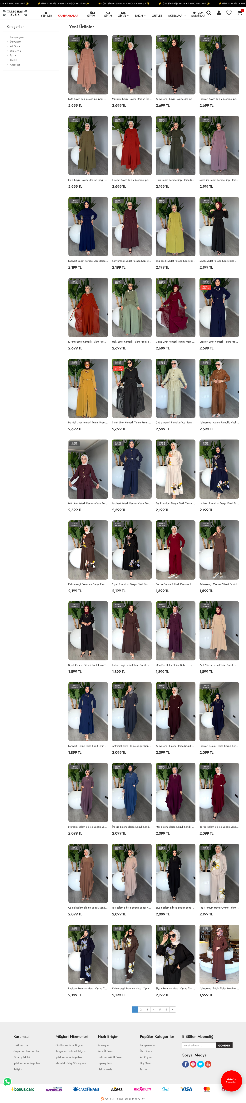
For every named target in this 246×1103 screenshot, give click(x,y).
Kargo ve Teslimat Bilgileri (71, 1051)
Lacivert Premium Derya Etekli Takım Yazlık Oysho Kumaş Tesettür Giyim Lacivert (219, 503)
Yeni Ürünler (105, 1051)
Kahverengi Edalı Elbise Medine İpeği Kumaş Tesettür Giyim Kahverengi (219, 988)
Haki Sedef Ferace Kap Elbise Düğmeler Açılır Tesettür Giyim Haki (176, 180)
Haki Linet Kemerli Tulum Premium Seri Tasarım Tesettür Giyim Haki (132, 342)
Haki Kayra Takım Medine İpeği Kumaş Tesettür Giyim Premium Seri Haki (88, 180)
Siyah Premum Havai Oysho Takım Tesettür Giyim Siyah (176, 988)
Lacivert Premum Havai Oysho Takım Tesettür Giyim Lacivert (88, 988)
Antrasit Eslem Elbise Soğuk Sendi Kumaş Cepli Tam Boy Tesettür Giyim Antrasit (132, 746)
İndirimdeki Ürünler (110, 1057)
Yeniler (46, 16)
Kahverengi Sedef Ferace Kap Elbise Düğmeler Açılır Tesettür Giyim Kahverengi (132, 261)
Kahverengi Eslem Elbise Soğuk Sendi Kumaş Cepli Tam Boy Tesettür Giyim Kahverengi (176, 746)
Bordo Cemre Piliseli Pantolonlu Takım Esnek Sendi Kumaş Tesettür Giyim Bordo (176, 584)
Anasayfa (103, 1045)
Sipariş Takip (105, 1063)
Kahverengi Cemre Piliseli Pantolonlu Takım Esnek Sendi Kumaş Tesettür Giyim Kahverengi (219, 584)
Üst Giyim (91, 14)
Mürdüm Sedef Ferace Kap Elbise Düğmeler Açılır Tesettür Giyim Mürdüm (219, 180)
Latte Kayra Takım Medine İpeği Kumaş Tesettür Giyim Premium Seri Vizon (88, 99)
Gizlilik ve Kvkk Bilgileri (70, 1045)
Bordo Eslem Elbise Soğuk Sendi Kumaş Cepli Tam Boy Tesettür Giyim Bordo (219, 827)
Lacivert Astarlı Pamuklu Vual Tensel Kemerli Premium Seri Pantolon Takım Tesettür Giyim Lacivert (132, 503)
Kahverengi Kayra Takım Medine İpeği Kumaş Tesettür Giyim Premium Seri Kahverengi (176, 99)
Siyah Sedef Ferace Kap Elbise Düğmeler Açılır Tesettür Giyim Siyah (219, 261)
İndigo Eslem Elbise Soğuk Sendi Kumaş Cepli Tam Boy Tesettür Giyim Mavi (132, 827)
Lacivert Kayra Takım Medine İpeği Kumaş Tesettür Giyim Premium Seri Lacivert (219, 99)
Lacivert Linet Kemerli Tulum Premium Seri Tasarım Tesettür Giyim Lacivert (219, 342)
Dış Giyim (122, 14)
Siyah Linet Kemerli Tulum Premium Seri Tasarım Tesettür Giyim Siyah (132, 422)
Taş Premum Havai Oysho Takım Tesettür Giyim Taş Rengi (219, 907)
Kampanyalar (68, 16)
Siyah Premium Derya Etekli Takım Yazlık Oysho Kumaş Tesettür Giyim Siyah (132, 584)
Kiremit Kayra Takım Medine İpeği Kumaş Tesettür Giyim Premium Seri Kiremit (132, 180)
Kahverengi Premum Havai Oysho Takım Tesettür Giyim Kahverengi (132, 988)
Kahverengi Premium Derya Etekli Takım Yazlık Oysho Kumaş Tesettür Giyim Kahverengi (88, 584)
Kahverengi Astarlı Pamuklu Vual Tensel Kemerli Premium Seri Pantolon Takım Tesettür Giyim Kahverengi (219, 422)
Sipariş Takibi (21, 1057)
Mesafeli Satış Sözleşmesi (71, 1063)
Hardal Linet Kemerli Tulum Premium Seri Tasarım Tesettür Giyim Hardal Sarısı (88, 422)
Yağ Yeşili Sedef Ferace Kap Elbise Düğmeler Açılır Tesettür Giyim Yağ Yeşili (176, 261)
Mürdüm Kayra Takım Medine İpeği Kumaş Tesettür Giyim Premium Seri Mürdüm (132, 99)
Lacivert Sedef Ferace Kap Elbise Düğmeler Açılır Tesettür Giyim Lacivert (88, 261)
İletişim (17, 1069)
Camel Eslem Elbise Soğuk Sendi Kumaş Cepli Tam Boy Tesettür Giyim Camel (88, 907)
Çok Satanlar (198, 14)
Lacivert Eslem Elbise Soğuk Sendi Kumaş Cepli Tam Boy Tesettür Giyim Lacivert (219, 746)
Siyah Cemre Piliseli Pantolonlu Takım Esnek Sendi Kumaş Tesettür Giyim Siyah (88, 665)
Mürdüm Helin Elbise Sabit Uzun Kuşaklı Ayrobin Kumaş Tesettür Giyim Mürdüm (176, 665)
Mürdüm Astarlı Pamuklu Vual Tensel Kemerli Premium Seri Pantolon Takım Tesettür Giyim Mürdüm (88, 503)
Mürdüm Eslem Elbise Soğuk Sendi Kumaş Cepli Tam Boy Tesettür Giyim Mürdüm (88, 827)
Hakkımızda (20, 1045)
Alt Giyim (108, 14)
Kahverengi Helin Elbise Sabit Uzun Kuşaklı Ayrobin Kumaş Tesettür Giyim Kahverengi (132, 665)
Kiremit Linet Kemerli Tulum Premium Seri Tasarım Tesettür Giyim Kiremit (88, 342)
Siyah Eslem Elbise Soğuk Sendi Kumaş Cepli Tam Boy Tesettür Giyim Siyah (176, 907)
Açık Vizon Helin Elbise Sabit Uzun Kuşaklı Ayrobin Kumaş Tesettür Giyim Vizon (219, 665)
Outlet (157, 16)
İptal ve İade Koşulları (26, 1063)
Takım (139, 16)
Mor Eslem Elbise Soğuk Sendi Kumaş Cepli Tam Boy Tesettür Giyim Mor (176, 827)
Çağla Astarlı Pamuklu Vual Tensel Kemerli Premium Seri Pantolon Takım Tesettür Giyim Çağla (176, 422)
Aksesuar (175, 16)
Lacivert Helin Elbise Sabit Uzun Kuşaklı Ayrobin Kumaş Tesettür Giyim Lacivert (88, 746)
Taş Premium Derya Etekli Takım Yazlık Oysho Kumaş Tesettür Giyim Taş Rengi (176, 503)
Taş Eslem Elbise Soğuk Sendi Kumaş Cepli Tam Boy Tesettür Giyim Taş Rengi (132, 907)
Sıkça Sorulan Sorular (26, 1051)
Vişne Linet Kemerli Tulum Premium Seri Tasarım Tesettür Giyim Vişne (176, 342)
